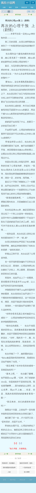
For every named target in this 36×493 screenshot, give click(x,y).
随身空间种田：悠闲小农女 (27, 463)
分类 (4, 7)
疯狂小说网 (8, 2)
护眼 (29, 11)
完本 (16, 7)
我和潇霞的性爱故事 (9, 467)
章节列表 (18, 14)
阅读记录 (24, 7)
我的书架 (13, 480)
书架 (31, 7)
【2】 (20, 443)
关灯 (33, 11)
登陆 (27, 2)
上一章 (6, 14)
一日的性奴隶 (27, 467)
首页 (4, 480)
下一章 (30, 14)
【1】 (15, 443)
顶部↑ (31, 480)
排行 (10, 7)
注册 (33, 2)
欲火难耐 (27, 472)
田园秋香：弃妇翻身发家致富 (9, 463)
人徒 (9, 472)
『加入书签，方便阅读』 (18, 449)
